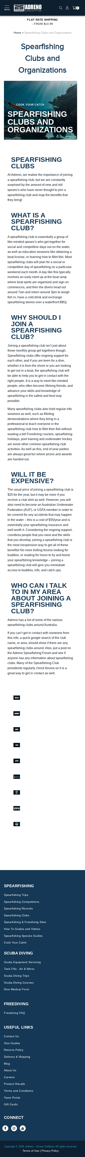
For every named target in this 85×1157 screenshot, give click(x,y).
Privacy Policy (50, 1150)
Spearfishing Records (18, 908)
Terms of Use (31, 1150)
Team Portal (12, 1097)
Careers (9, 1077)
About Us (10, 1070)
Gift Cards (11, 1104)
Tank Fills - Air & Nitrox (19, 968)
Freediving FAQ (14, 1012)
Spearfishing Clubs (16, 915)
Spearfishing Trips (16, 894)
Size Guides (12, 1043)
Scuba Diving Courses (19, 982)
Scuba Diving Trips (16, 975)
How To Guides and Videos (22, 928)
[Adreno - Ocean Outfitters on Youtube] (23, 1128)
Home (17, 32)
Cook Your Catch (15, 942)
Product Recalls (14, 1083)
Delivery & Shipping (17, 1056)
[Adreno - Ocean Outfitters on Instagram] (14, 1128)
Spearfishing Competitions (21, 901)
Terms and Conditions (18, 1090)
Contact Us (11, 1036)
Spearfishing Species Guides (23, 935)
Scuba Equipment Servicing (22, 962)
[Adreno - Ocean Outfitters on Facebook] (5, 1128)
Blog (7, 1063)
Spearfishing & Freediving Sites (25, 922)
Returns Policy (13, 1049)
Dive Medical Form (16, 989)
